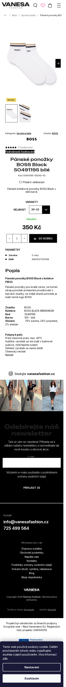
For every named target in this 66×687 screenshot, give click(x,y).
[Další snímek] (58, 63)
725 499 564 (16, 528)
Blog (31, 573)
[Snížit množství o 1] (10, 238)
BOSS (55, 133)
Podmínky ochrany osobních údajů (32, 564)
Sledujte (34, 374)
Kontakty (32, 560)
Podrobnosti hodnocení (19, 151)
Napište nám (32, 556)
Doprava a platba (32, 548)
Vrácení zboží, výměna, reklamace (32, 569)
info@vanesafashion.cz (26, 521)
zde (5, 658)
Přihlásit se (31, 487)
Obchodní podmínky (31, 552)
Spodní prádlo (24, 133)
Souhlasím (31, 678)
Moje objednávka (31, 577)
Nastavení (31, 667)
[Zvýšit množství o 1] (24, 238)
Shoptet (52, 609)
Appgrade (29, 609)
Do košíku (45, 238)
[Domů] (5, 15)
